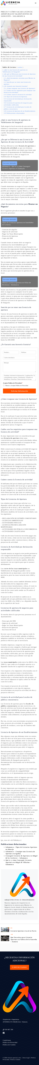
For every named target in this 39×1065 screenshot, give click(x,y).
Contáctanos (7, 1040)
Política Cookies (15, 1059)
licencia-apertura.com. (14, 1057)
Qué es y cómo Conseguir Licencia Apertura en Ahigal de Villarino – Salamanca (19, 862)
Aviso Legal (26, 1057)
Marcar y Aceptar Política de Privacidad (16, 385)
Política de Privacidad (10, 1042)
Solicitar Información (19, 391)
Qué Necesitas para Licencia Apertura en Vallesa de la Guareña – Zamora (24, 940)
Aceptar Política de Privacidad (13, 383)
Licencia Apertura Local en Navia (23, 931)
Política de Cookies (9, 1045)
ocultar (20, 67)
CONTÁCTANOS (19, 967)
